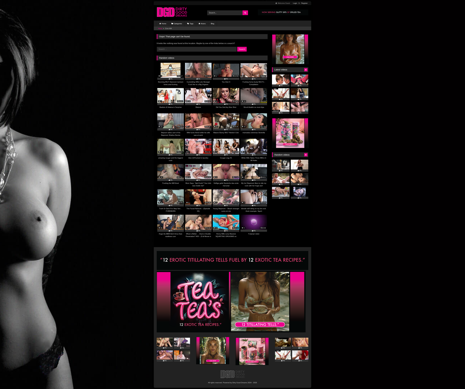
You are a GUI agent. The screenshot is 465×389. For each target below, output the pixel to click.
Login (295, 3)
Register (304, 3)
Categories (178, 24)
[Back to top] (457, 381)
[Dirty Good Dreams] (172, 13)
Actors (203, 24)
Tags (191, 24)
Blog (212, 24)
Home (164, 24)
